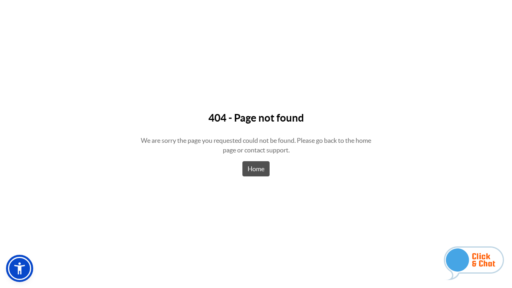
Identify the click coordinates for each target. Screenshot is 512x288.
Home (256, 168)
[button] (19, 268)
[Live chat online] (474, 263)
